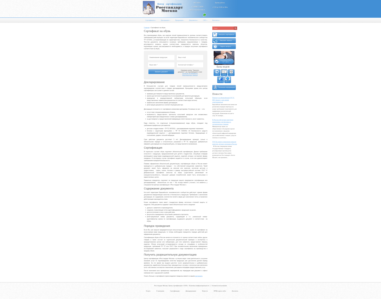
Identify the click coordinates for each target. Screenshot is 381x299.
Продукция (179, 20)
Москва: (197, 3)
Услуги (148, 291)
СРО (205, 20)
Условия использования (219, 286)
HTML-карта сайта (220, 291)
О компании (160, 291)
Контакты (216, 20)
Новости (205, 291)
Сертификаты (150, 20)
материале (198, 276)
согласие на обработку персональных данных (190, 74)
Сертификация (174, 291)
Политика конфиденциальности (199, 286)
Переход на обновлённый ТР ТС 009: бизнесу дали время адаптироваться (223, 100)
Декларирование (191, 291)
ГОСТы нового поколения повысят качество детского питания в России (224, 143)
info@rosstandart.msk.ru (197, 10)
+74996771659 (197, 6)
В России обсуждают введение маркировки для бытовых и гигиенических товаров (222, 122)
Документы (193, 20)
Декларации (165, 20)
